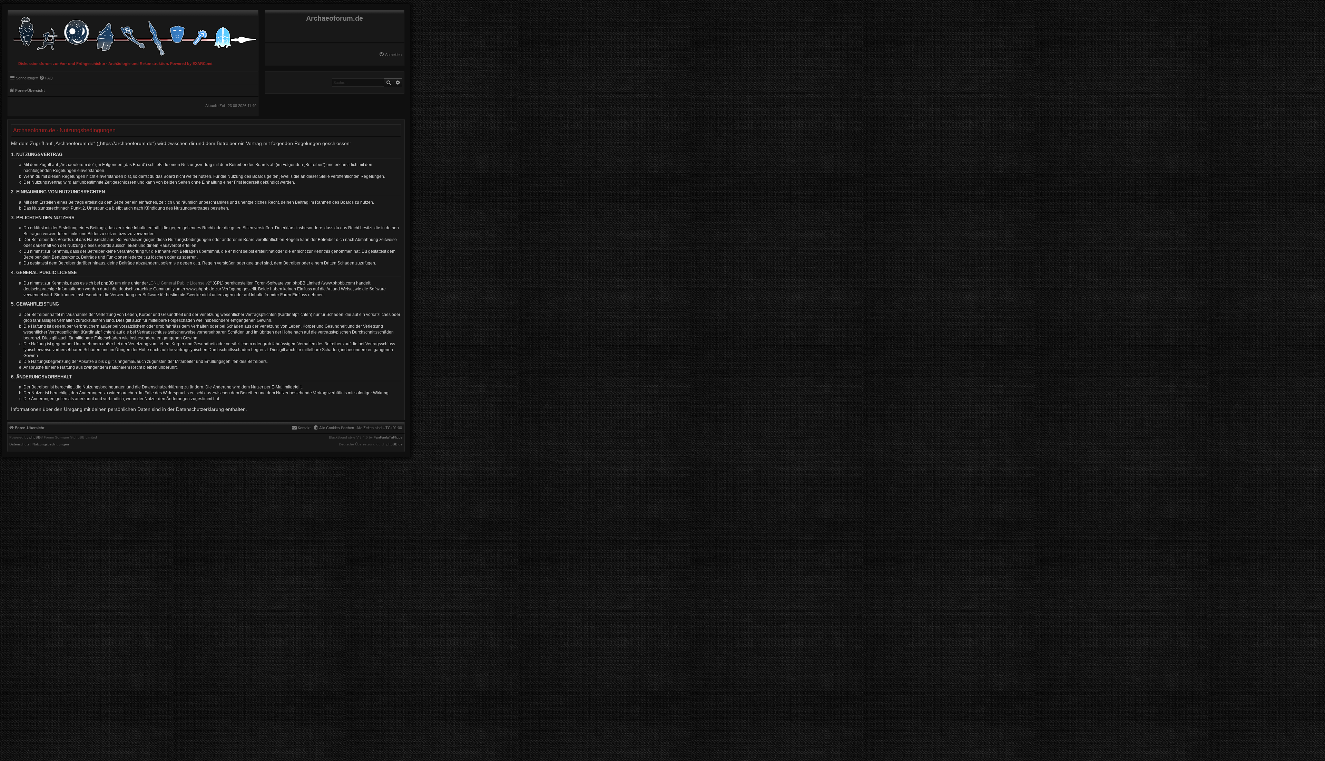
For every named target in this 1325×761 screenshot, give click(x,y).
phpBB (34, 437)
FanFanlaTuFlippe (388, 437)
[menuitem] (390, 54)
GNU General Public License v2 (180, 283)
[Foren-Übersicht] (133, 34)
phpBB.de (394, 444)
